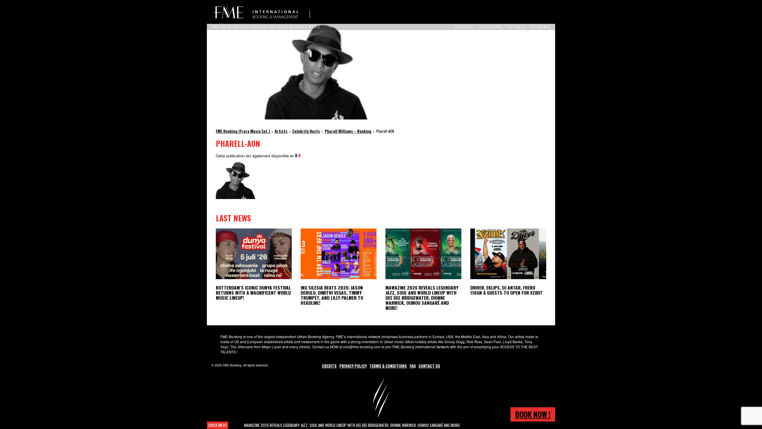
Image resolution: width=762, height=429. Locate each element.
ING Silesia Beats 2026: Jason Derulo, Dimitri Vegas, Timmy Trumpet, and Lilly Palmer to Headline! (332, 295)
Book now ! (532, 414)
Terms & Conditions (388, 366)
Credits (329, 366)
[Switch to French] (297, 156)
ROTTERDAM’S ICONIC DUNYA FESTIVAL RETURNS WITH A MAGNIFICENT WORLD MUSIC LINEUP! (253, 292)
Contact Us (429, 366)
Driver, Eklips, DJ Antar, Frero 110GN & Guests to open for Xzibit (506, 290)
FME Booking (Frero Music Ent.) (262, 11)
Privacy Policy (353, 366)
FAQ (413, 366)
